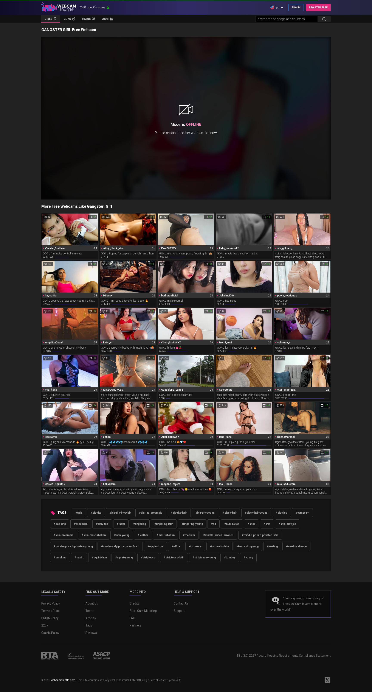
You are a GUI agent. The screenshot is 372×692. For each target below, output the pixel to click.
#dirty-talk (102, 523)
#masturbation (166, 535)
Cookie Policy (50, 632)
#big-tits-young (204, 512)
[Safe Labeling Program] (75, 655)
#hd (213, 523)
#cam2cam (302, 512)
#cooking (60, 523)
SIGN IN (296, 7)
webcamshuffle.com (63, 680)
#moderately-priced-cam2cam (120, 546)
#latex (251, 523)
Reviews (91, 632)
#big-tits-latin (179, 512)
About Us (91, 603)
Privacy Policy (50, 603)
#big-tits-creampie (150, 512)
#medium (189, 535)
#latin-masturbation (94, 535)
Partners (135, 625)
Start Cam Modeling (143, 610)
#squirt (79, 557)
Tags (88, 625)
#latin (267, 523)
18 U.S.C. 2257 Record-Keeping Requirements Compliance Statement (284, 655)
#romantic (195, 546)
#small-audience (296, 546)
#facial (121, 523)
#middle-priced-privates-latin (260, 535)
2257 (44, 625)
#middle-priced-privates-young (73, 546)
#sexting (272, 546)
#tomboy (229, 557)
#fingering (139, 523)
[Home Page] (58, 7)
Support (179, 610)
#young (248, 557)
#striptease (148, 557)
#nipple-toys (155, 546)
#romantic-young (248, 546)
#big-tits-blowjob (120, 512)
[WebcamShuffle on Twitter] (327, 680)
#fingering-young (192, 523)
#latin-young (121, 535)
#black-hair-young (256, 512)
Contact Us (181, 603)
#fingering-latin (163, 523)
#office (176, 546)
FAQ (132, 618)
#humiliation (231, 523)
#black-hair (230, 512)
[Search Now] (324, 19)
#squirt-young (124, 557)
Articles (90, 618)
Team (89, 610)
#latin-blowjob (287, 523)
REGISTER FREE (318, 7)
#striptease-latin (174, 557)
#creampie (81, 523)
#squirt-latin (99, 557)
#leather (143, 535)
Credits (134, 603)
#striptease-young (204, 557)
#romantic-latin (219, 546)
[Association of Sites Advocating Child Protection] (101, 655)
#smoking (60, 557)
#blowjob (281, 512)
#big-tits (96, 512)
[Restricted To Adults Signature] (50, 655)
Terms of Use (50, 610)
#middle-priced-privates (218, 535)
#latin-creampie (63, 535)
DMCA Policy (50, 618)
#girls (78, 512)
